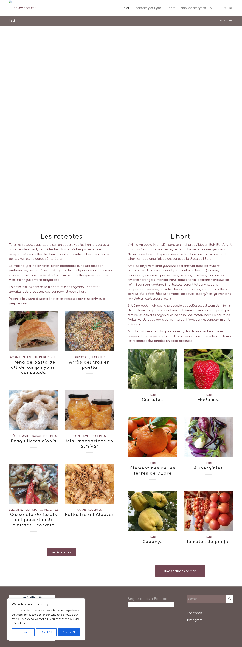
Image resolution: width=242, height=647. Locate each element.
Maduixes (208, 399)
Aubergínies (208, 468)
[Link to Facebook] (225, 7)
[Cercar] (211, 8)
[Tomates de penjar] (208, 511)
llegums (15, 509)
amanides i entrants (26, 357)
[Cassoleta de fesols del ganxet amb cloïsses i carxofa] (33, 484)
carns (81, 509)
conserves (81, 436)
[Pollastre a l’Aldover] (89, 484)
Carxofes (152, 399)
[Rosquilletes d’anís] (33, 410)
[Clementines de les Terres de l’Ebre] (152, 437)
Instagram (194, 620)
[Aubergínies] (208, 437)
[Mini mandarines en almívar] (89, 410)
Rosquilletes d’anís (33, 441)
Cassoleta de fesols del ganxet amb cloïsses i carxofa (33, 519)
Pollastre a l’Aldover (89, 514)
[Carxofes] (152, 369)
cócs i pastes (20, 436)
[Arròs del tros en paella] (89, 331)
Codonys (152, 541)
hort (152, 394)
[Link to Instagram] (230, 7)
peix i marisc (33, 509)
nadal (36, 436)
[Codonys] (152, 511)
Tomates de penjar (208, 541)
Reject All (46, 632)
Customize (23, 632)
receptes (50, 357)
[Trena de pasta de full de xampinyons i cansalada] (33, 331)
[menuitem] (125, 8)
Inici (12, 20)
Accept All (69, 632)
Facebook (194, 613)
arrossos (81, 357)
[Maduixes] (208, 369)
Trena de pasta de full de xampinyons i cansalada (33, 367)
